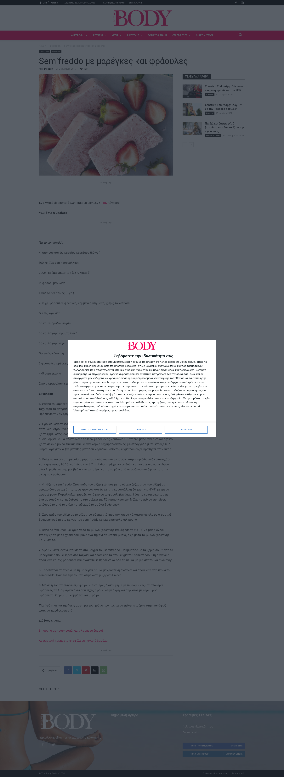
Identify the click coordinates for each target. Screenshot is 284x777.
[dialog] (142, 388)
